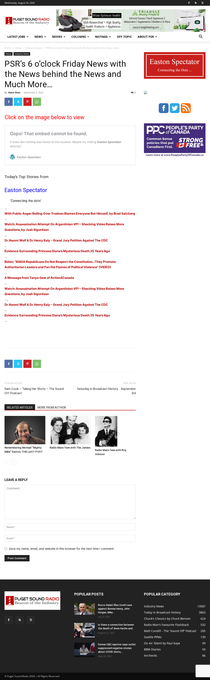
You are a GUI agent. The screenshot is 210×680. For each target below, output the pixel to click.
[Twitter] (202, 3)
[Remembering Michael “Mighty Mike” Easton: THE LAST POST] (25, 430)
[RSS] (196, 3)
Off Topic (124, 37)
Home (8, 48)
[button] (200, 37)
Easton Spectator (26, 190)
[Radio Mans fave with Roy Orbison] (115, 431)
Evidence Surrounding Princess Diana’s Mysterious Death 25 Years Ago (57, 251)
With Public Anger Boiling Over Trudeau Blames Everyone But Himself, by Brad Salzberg (70, 213)
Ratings (101, 37)
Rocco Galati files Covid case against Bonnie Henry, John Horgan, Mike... (115, 609)
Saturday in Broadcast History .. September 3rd (106, 391)
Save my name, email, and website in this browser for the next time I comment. (61, 548)
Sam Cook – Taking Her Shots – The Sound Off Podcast (34, 391)
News (38, 37)
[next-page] (13, 462)
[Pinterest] (27, 102)
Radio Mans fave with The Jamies (70, 447)
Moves (57, 37)
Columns (78, 37)
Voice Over (14, 92)
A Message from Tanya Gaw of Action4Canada (39, 278)
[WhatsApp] (37, 102)
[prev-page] (7, 462)
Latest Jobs (16, 37)
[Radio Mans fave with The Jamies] (70, 430)
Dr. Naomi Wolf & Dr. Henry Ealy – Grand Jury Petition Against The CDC (56, 240)
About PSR (146, 37)
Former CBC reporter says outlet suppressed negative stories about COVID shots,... (117, 648)
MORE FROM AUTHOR (52, 407)
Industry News (34, 48)
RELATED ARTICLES (20, 407)
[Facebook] (189, 3)
